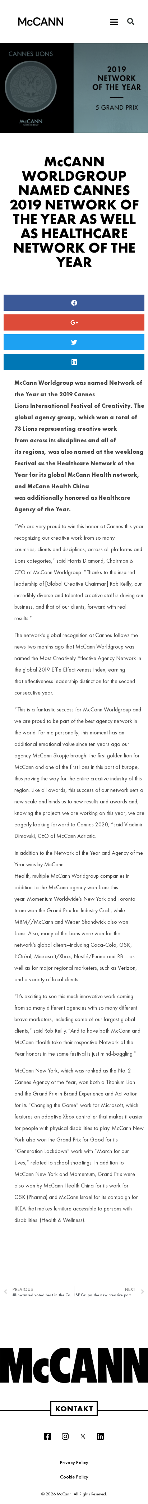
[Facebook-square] (48, 1436)
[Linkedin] (100, 1436)
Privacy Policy (74, 1462)
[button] (114, 21)
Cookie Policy (74, 1476)
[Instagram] (65, 1436)
